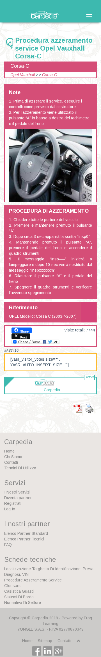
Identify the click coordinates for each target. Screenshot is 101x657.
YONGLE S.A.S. (31, 629)
